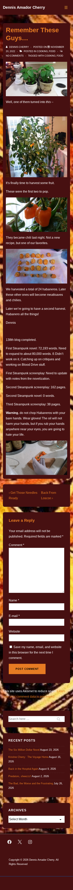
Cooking (42, 51)
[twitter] (20, 842)
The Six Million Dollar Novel (24, 749)
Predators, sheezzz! (19, 776)
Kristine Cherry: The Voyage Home (28, 757)
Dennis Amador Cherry (24, 7)
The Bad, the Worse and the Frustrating (30, 783)
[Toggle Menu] (66, 7)
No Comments (15, 55)
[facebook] (9, 842)
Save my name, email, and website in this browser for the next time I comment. (35, 652)
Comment (16, 545)
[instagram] (30, 842)
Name (13, 600)
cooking (50, 55)
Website (14, 631)
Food (52, 51)
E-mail (13, 616)
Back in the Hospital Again (23, 768)
